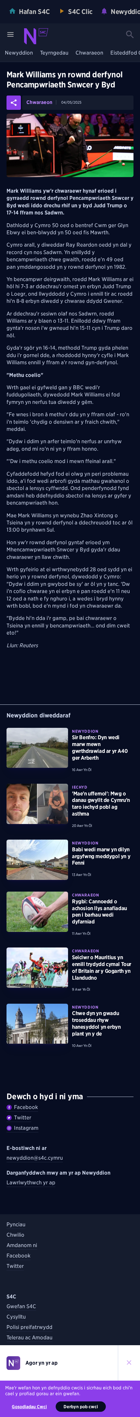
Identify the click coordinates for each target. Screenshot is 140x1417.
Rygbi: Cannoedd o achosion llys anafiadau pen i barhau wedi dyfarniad (99, 911)
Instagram (26, 1128)
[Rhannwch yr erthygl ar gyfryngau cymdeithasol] (14, 103)
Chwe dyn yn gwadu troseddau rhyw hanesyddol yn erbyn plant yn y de (96, 1023)
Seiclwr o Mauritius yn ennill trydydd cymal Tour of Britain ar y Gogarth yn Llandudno (101, 967)
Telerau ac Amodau (29, 1337)
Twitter (22, 1117)
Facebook (26, 1107)
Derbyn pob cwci (80, 1406)
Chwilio (15, 1235)
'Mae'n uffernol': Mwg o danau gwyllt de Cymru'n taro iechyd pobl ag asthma (101, 804)
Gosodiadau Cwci (29, 1406)
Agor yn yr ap (41, 1363)
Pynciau (16, 1224)
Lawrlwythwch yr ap (31, 1182)
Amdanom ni (22, 1245)
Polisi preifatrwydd (29, 1327)
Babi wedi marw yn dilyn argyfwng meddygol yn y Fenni (101, 856)
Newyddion (19, 53)
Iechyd (80, 787)
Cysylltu (16, 1317)
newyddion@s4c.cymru (35, 1158)
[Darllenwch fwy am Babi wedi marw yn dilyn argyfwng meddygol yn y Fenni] (37, 860)
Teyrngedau (54, 53)
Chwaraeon (89, 53)
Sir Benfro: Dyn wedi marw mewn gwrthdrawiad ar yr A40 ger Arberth (100, 747)
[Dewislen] (10, 34)
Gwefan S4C (21, 1306)
